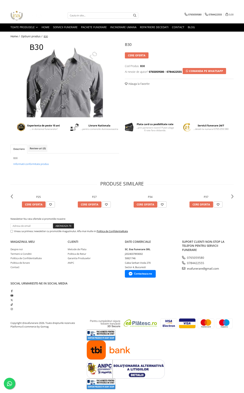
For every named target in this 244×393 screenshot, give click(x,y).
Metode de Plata (77, 249)
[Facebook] (11, 291)
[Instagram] (11, 309)
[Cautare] (134, 15)
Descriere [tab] (19, 149)
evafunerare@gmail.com (202, 268)
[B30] (64, 79)
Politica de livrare (20, 262)
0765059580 (195, 258)
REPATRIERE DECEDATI (154, 27)
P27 (94, 197)
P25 (38, 197)
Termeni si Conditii (20, 254)
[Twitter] (11, 300)
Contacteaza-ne (143, 273)
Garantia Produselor (79, 258)
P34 (150, 197)
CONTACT (178, 27)
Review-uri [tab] (38, 148)
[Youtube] (11, 295)
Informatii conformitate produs (31, 164)
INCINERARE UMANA (123, 27)
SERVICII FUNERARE (65, 27)
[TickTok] (11, 304)
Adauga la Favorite (139, 83)
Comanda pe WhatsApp (205, 71)
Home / (15, 36)
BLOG (191, 27)
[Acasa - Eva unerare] (29, 15)
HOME (46, 27)
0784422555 (195, 263)
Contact (14, 267)
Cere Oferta (136, 55)
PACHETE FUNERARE (94, 27)
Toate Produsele (22, 27)
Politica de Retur (77, 254)
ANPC (71, 262)
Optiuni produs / (32, 36)
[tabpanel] (64, 79)
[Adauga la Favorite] (50, 204)
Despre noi (16, 249)
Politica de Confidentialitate (112, 231)
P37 (206, 197)
